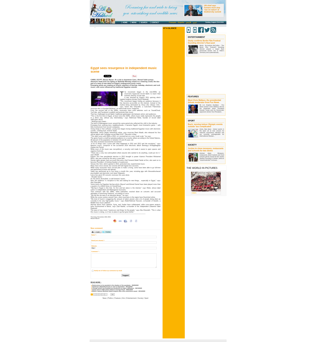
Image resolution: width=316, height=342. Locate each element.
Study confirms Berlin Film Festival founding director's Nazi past (204, 42)
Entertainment (131, 298)
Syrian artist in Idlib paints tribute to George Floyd (108, 289)
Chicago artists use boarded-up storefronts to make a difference (113, 288)
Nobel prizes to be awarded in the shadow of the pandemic (111, 285)
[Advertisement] (125, 47)
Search (143, 22)
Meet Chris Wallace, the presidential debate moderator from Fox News (204, 101)
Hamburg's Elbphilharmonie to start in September (108, 286)
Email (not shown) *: (98, 240)
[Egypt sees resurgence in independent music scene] (104, 91)
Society (140, 298)
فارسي (188, 22)
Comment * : (95, 251)
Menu (133, 22)
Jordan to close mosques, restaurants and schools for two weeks (205, 149)
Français (172, 22)
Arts (97, 28)
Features (118, 298)
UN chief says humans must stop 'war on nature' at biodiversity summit (212, 8)
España (181, 22)
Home (125, 22)
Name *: (93, 235)
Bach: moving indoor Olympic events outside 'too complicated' (205, 125)
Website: (94, 246)
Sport (146, 298)
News (105, 298)
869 (112, 294)
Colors (194, 193)
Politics (110, 298)
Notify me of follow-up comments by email (108, 270)
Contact (155, 22)
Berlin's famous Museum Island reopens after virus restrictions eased (114, 291)
